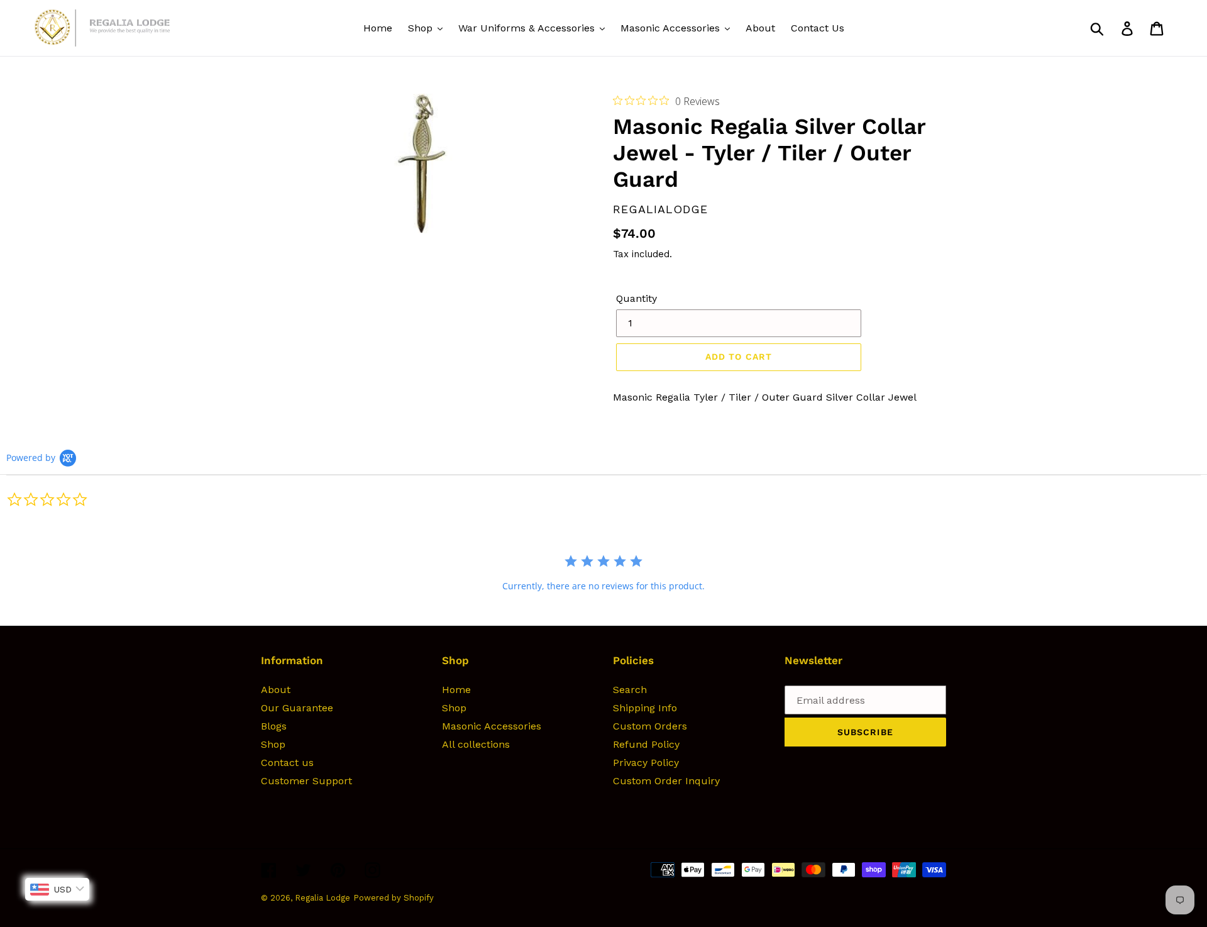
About (275, 690)
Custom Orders (650, 726)
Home (456, 690)
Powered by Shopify (393, 897)
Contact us (287, 763)
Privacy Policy (646, 763)
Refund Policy (646, 744)
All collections (476, 744)
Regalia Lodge (322, 897)
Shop (273, 744)
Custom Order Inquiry (666, 781)
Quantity (636, 298)
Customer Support (306, 781)
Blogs (274, 726)
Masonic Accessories (491, 726)
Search (630, 690)
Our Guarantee (297, 708)
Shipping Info (645, 708)
